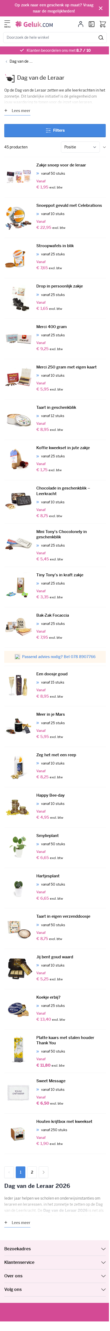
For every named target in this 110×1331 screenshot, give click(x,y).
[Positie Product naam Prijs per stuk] (80, 147)
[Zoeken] (101, 37)
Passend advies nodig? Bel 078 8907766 (59, 656)
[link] (9, 1172)
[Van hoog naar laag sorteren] (104, 147)
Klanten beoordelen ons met (59, 50)
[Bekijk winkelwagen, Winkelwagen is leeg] (103, 24)
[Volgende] (43, 1172)
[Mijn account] (80, 24)
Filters (59, 130)
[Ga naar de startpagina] (34, 24)
